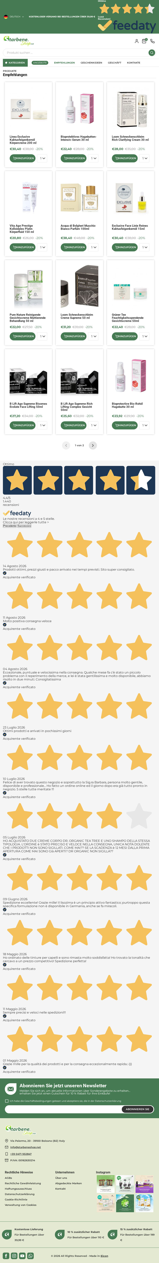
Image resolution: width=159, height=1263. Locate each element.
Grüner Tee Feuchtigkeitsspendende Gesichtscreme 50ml (127, 318)
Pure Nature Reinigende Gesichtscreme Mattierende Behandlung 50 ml (28, 318)
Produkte (9, 71)
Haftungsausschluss (18, 1188)
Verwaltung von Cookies (20, 1204)
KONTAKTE (133, 62)
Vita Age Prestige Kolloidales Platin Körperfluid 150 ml (22, 229)
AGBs (8, 1177)
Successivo (24, 525)
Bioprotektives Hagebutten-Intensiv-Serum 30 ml (79, 138)
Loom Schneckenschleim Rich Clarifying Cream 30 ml (130, 138)
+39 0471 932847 (21, 1153)
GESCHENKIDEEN (91, 62)
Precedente (9, 525)
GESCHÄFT (114, 62)
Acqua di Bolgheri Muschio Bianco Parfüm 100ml (78, 227)
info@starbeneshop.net (25, 1147)
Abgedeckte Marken (68, 1183)
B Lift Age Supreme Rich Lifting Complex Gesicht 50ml (76, 407)
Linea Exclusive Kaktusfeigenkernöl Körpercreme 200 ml (23, 140)
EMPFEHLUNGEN (64, 62)
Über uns (61, 1177)
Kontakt (60, 1188)
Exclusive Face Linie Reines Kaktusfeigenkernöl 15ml (130, 227)
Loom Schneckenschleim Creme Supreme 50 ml (77, 316)
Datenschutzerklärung (108, 1100)
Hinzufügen (25, 158)
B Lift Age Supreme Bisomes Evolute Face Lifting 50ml (28, 405)
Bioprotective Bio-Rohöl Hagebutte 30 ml (127, 405)
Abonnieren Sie (137, 1109)
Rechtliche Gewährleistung (23, 1183)
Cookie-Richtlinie (16, 1199)
